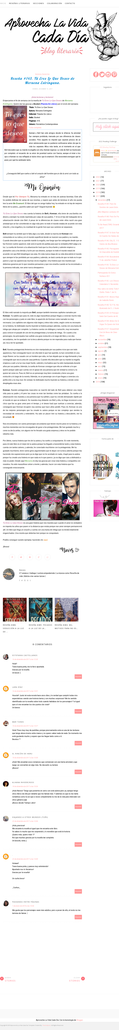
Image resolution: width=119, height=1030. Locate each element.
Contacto (70, 3)
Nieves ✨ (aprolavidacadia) (109, 150)
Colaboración (54, 3)
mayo (100, 362)
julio (99, 355)
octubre (101, 343)
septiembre (102, 347)
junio (100, 359)
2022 (98, 177)
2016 (98, 382)
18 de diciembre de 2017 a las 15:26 (25, 786)
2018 (98, 192)
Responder (78, 676)
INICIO (3, 3)
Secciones (38, 3)
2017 (98, 196)
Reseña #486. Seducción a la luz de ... (13, 628)
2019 (98, 188)
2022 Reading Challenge (107, 147)
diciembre (102, 200)
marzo (100, 370)
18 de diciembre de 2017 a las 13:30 (25, 758)
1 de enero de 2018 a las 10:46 (23, 906)
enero (100, 378)
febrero (101, 374)
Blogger (79, 1020)
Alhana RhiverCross (23, 782)
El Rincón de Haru (22, 754)
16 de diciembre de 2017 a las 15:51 (25, 691)
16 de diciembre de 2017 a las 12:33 (25, 659)
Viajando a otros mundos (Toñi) (30, 817)
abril (100, 366)
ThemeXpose (46, 1025)
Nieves (22, 570)
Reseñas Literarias (19, 3)
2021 (98, 181)
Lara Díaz (17, 687)
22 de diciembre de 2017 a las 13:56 (25, 821)
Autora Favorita (42, 74)
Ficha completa (35, 127)
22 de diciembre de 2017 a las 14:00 (25, 859)
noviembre (102, 339)
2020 (98, 185)
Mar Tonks (18, 722)
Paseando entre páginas (25, 902)
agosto (101, 351)
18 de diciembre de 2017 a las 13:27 (25, 726)
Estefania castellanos (25, 655)
